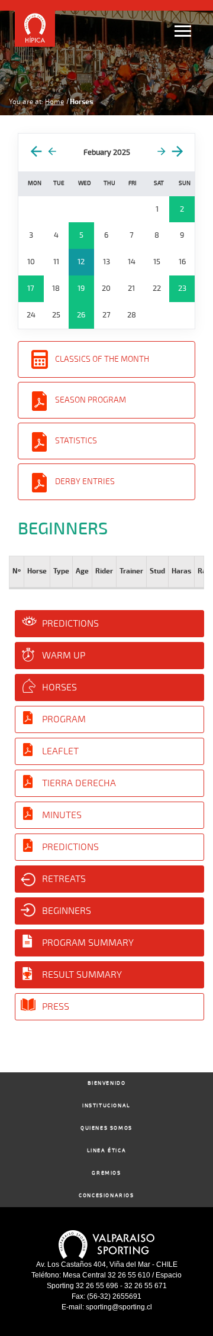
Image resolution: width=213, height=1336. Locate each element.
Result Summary (82, 975)
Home (54, 102)
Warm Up (63, 655)
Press (55, 1007)
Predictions (70, 624)
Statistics (76, 441)
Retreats (64, 879)
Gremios (106, 1173)
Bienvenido (107, 1083)
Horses (59, 687)
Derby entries (85, 481)
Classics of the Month (102, 359)
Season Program (90, 400)
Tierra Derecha (79, 783)
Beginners (66, 911)
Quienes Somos (106, 1128)
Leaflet (60, 751)
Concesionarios (106, 1195)
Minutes (62, 815)
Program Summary (88, 943)
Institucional (106, 1105)
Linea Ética (107, 1150)
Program (64, 719)
